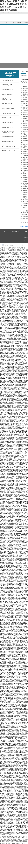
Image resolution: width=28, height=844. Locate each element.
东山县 (16, 840)
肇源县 (25, 841)
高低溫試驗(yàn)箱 (7, 85)
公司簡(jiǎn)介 (15, 231)
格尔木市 (12, 840)
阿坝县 (20, 837)
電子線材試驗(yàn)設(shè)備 (8, 127)
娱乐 (25, 836)
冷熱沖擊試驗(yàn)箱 (7, 89)
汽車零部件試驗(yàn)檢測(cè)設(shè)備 (8, 122)
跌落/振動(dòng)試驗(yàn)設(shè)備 (8, 141)
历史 (1, 837)
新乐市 (17, 843)
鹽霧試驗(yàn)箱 (6, 99)
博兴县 (5, 843)
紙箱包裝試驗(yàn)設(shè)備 (8, 132)
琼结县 (18, 839)
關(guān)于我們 (17, 22)
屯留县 (25, 843)
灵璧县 (3, 841)
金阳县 (12, 837)
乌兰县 (26, 839)
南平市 (7, 841)
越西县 (14, 839)
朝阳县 (9, 843)
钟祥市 (22, 839)
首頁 (6, 22)
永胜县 (13, 843)
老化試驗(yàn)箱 (6, 118)
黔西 (10, 841)
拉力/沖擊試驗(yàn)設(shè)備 (8, 146)
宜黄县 (8, 837)
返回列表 (22, 226)
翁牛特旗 (6, 836)
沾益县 (14, 841)
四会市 (21, 843)
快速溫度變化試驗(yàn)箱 (8, 94)
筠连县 (4, 839)
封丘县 (22, 836)
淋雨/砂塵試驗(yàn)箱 (7, 103)
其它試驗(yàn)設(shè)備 (8, 151)
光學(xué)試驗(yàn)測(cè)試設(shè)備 (8, 113)
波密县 (1, 836)
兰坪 (19, 836)
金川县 (21, 841)
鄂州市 (20, 840)
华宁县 (4, 837)
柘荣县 (24, 837)
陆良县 (7, 840)
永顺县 (15, 836)
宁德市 (17, 841)
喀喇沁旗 (11, 836)
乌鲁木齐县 (9, 839)
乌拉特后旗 (2, 840)
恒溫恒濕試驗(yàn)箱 (7, 80)
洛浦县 (16, 837)
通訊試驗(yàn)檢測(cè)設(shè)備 (8, 136)
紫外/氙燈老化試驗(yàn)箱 (8, 108)
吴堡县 (1, 843)
